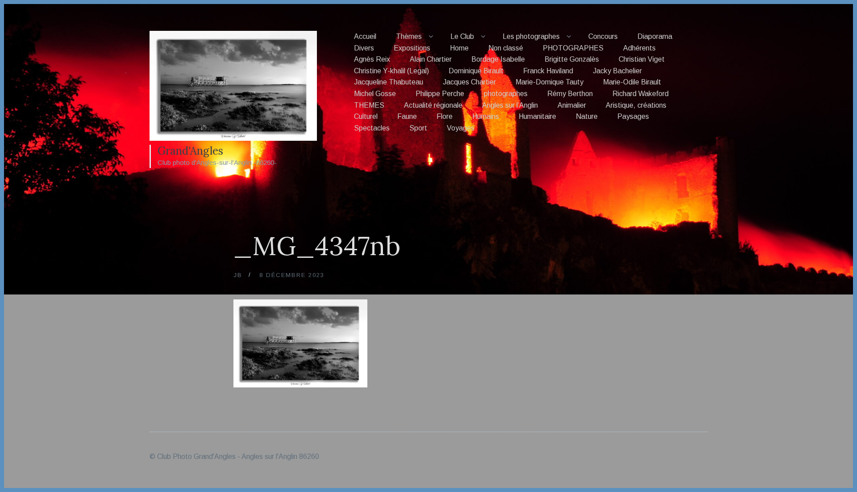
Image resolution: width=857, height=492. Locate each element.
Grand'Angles (190, 151)
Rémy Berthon (570, 93)
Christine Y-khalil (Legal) (391, 71)
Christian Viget (642, 59)
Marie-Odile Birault (632, 82)
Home (459, 48)
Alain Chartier (431, 59)
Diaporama (654, 36)
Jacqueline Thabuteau (388, 82)
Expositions (412, 48)
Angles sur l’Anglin (510, 105)
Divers (364, 48)
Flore (445, 116)
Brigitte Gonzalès (572, 59)
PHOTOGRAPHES (573, 48)
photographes (506, 93)
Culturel (366, 116)
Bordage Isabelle (498, 59)
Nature (587, 116)
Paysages (633, 116)
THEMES (369, 105)
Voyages (460, 128)
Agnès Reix (372, 59)
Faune (407, 116)
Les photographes (531, 36)
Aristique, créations (636, 105)
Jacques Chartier (469, 82)
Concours (603, 36)
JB (237, 275)
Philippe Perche (440, 93)
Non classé (505, 48)
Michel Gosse (375, 93)
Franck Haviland (548, 71)
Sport (418, 128)
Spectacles (372, 128)
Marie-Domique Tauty (549, 82)
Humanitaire (537, 116)
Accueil (365, 36)
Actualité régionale (433, 105)
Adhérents (639, 48)
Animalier (571, 105)
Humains (485, 116)
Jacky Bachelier (617, 71)
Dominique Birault (476, 71)
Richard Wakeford (640, 93)
